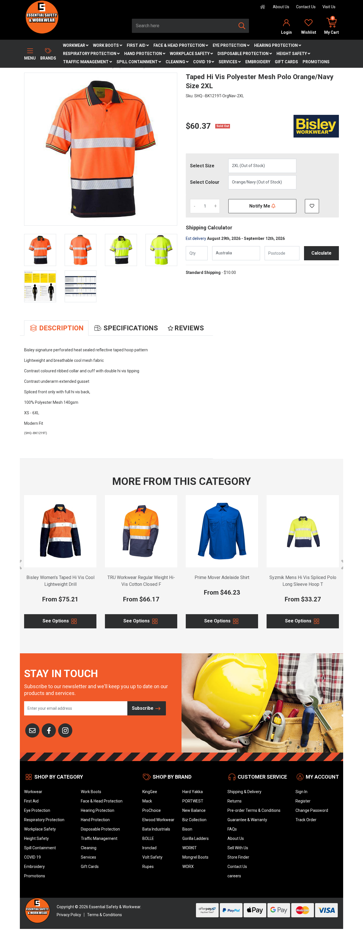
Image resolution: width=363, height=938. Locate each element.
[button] (312, 206)
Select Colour (205, 182)
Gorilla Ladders (195, 838)
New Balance (194, 810)
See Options (56, 621)
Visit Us (328, 7)
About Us (281, 7)
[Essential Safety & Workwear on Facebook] (49, 729)
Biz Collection (194, 819)
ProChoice (151, 810)
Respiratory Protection (90, 53)
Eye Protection (230, 45)
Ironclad (149, 848)
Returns (234, 801)
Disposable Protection (243, 53)
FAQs (232, 829)
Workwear (74, 45)
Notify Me (260, 206)
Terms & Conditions (104, 915)
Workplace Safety (190, 53)
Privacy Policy (69, 915)
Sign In (301, 791)
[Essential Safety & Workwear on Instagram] (65, 729)
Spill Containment (138, 62)
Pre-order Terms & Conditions (253, 810)
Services (228, 62)
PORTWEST (192, 801)
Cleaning (176, 62)
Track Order (306, 819)
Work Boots (106, 45)
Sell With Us (237, 848)
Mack (147, 801)
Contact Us (306, 7)
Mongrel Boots (195, 857)
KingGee (149, 791)
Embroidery (257, 62)
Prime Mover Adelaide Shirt (222, 577)
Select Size (202, 165)
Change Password (312, 810)
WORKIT (189, 848)
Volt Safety (152, 857)
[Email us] (32, 729)
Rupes (148, 866)
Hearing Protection (276, 45)
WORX (188, 866)
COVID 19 (202, 62)
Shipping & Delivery (244, 791)
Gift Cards (286, 62)
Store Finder (238, 857)
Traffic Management (86, 62)
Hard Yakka (192, 791)
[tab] (56, 328)
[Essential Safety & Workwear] (41, 16)
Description (61, 328)
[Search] (242, 26)
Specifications (131, 328)
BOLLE (148, 838)
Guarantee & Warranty (247, 819)
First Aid (136, 45)
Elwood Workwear (158, 819)
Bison (187, 829)
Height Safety (292, 53)
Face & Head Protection (179, 45)
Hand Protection (143, 53)
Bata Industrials (156, 829)
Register (303, 801)
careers (234, 876)
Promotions (316, 62)
